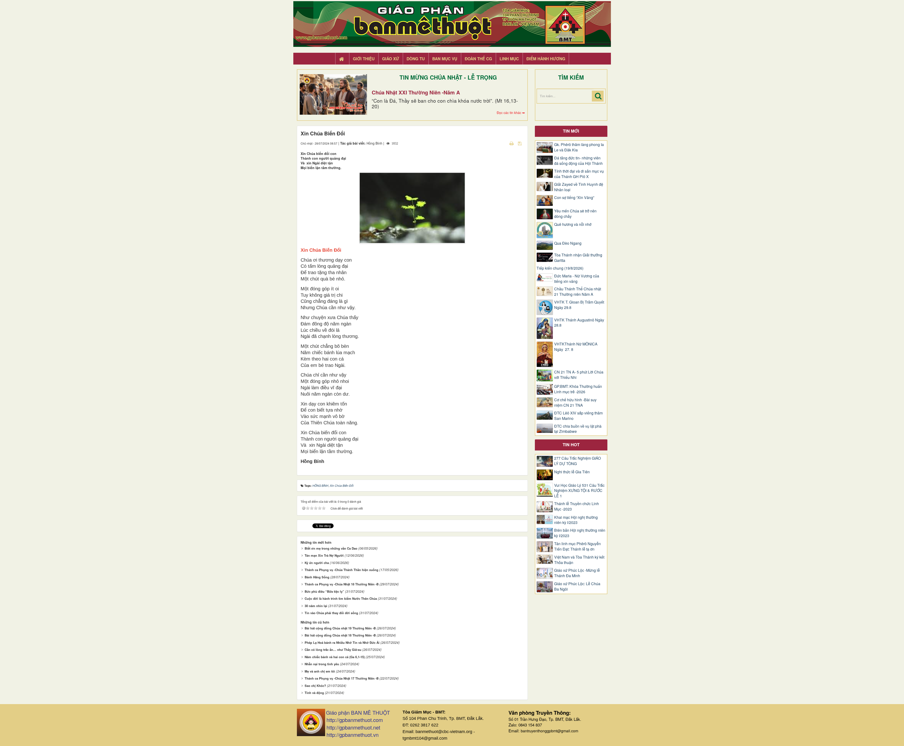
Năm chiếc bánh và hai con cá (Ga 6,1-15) (335, 657)
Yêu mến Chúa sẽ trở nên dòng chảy (575, 213)
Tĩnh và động (314, 692)
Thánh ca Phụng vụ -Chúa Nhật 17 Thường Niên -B (342, 678)
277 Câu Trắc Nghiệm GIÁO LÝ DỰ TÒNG (577, 461)
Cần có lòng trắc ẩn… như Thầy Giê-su (333, 649)
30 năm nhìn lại (316, 606)
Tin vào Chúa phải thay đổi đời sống (331, 613)
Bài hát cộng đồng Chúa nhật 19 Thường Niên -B (340, 628)
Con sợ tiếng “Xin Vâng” (574, 197)
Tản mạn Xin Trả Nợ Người (324, 555)
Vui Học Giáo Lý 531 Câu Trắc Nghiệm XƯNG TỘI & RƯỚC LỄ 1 (579, 491)
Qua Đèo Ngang (567, 243)
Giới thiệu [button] (364, 58)
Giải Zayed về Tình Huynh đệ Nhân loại (578, 187)
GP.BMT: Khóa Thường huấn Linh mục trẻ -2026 (578, 389)
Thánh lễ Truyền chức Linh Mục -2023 (576, 506)
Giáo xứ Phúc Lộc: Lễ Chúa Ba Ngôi (577, 586)
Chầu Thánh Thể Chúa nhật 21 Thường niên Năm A (577, 291)
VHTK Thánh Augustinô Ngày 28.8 (579, 322)
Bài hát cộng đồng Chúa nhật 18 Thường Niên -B (340, 635)
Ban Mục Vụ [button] (444, 58)
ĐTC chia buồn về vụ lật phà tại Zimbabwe (577, 429)
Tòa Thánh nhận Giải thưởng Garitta (578, 257)
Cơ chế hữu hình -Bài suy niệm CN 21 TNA (575, 402)
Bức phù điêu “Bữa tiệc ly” (324, 591)
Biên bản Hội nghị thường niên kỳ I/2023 (579, 533)
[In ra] (512, 143)
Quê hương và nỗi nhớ (572, 224)
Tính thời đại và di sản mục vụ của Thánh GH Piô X (579, 174)
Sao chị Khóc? (315, 685)
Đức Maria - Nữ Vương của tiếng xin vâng (576, 278)
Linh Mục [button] (509, 58)
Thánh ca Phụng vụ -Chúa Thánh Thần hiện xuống (341, 570)
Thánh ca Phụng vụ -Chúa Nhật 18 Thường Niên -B (342, 584)
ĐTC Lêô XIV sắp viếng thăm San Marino (578, 415)
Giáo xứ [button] (390, 58)
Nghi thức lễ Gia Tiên (572, 471)
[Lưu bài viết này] (520, 143)
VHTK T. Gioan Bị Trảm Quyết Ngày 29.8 (579, 305)
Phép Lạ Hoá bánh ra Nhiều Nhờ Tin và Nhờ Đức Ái (342, 642)
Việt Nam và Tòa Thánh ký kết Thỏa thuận (579, 560)
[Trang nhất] (342, 59)
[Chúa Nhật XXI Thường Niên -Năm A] (333, 94)
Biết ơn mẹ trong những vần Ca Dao (331, 548)
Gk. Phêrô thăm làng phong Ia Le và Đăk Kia (579, 147)
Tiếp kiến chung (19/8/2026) (560, 268)
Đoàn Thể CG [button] (478, 58)
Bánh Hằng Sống (317, 577)
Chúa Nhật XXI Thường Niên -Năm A (416, 92)
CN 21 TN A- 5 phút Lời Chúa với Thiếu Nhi (578, 374)
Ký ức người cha (317, 562)
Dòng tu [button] (416, 58)
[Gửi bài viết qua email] (503, 143)
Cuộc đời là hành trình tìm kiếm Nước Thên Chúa (341, 598)
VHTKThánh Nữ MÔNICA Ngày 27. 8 (575, 346)
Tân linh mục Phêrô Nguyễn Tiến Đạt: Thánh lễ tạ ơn (577, 546)
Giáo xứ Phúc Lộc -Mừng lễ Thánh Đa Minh (577, 573)
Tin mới (571, 131)
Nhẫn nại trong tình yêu (322, 664)
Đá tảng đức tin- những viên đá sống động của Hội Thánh (578, 160)
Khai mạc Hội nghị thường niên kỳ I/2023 (576, 520)
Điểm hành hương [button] (545, 58)
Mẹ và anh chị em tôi (320, 671)
